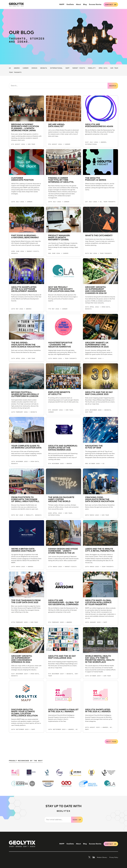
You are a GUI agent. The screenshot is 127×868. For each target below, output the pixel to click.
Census (34, 68)
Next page (111, 741)
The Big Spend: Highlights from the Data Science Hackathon (25, 345)
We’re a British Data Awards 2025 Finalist (23, 550)
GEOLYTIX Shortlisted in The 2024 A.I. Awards (98, 711)
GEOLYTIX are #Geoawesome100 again (99, 125)
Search (112, 85)
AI (10, 68)
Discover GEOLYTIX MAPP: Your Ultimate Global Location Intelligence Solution (24, 713)
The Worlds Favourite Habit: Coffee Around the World (61, 499)
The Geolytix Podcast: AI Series (95, 179)
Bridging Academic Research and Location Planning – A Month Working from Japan (25, 127)
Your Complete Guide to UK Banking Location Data (26, 447)
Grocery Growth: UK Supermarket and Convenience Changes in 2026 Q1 (96, 290)
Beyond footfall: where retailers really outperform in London (25, 394)
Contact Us (110, 4)
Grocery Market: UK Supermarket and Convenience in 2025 (97, 345)
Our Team (114, 68)
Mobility (92, 68)
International (56, 68)
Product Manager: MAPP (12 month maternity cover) (59, 238)
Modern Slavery (102, 857)
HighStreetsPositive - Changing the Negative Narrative (60, 345)
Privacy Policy (113, 857)
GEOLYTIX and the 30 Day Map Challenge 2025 (99, 393)
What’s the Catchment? (98, 236)
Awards (17, 68)
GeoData (70, 4)
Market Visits (78, 68)
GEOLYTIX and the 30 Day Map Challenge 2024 (62, 657)
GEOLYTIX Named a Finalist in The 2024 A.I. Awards (63, 711)
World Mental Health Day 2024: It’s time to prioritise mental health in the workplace (99, 659)
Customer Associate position (22, 179)
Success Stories (95, 4)
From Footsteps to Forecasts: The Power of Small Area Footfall (25, 499)
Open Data (103, 68)
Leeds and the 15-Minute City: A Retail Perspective (100, 550)
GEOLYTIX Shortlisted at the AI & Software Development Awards (24, 289)
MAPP (61, 4)
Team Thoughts (15, 72)
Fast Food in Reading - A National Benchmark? (25, 237)
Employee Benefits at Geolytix (59, 393)
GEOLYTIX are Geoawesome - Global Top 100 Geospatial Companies (63, 602)
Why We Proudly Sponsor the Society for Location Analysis (61, 289)
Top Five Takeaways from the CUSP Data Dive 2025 (26, 601)
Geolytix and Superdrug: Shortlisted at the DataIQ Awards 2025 (62, 448)
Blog (85, 4)
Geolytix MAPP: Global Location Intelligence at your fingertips (98, 602)
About (78, 4)
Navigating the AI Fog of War (94, 447)
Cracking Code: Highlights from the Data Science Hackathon (99, 499)
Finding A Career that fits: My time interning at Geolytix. (61, 180)
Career (25, 68)
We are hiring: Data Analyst (56, 125)
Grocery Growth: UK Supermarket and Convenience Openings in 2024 (21, 659)
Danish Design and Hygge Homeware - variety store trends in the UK (63, 551)
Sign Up (77, 819)
